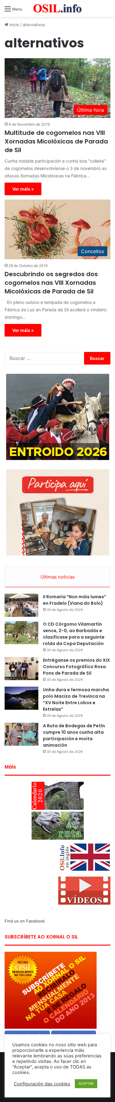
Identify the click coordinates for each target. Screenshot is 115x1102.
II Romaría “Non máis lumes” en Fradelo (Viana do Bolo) (74, 600)
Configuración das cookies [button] (42, 1084)
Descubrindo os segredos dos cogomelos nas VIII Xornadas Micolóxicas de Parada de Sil (51, 283)
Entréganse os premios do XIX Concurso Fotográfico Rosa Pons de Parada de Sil (76, 666)
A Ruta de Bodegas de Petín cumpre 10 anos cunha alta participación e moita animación (74, 735)
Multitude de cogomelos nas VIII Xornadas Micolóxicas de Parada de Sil (56, 141)
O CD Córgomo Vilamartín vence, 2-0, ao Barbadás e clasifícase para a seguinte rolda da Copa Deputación (74, 634)
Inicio (13, 24)
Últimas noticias (57, 577)
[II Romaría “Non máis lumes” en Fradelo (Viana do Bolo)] (21, 605)
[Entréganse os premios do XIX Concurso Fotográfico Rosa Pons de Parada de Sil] (21, 668)
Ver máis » (23, 189)
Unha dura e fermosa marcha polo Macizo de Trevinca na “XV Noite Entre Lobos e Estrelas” (76, 699)
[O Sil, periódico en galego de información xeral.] (57, 8)
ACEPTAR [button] (86, 1083)
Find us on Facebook (25, 920)
